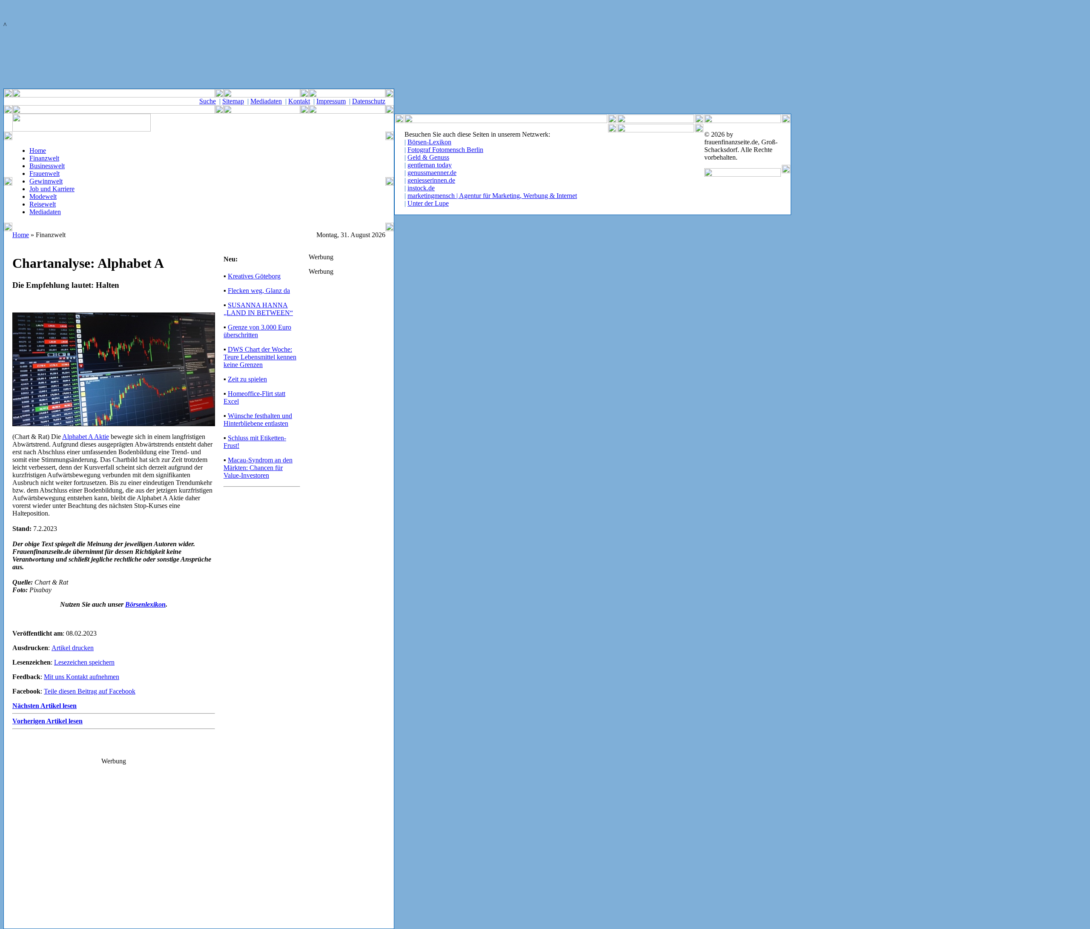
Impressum (331, 101)
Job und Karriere (52, 188)
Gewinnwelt (46, 181)
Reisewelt (42, 204)
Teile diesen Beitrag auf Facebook (89, 691)
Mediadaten (266, 101)
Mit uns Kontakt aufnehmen (81, 676)
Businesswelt (47, 165)
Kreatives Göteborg (254, 276)
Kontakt (299, 101)
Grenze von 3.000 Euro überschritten (257, 331)
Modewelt (43, 196)
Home (37, 150)
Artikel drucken (73, 647)
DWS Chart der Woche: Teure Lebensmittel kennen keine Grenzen (260, 357)
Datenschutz (368, 101)
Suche (207, 101)
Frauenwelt (44, 173)
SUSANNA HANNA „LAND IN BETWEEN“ (258, 308)
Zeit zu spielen (247, 379)
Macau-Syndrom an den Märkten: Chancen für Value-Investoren (258, 467)
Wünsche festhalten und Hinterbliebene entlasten (258, 419)
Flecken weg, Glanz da (259, 290)
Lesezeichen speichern (84, 662)
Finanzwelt (44, 158)
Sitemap (233, 101)
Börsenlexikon (145, 604)
